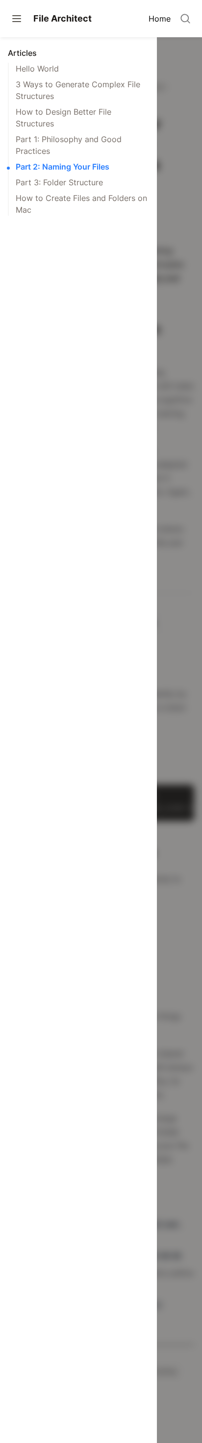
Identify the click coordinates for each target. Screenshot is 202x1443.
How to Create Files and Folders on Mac (81, 204)
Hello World (37, 69)
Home (160, 19)
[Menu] (16, 18)
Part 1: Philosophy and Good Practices (69, 145)
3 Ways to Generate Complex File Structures (78, 90)
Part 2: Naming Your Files (62, 167)
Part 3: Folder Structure (59, 182)
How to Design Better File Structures (63, 117)
